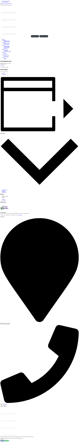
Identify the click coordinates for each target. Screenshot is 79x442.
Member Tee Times (44, 36)
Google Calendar (4, 189)
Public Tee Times (35, 36)
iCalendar (3, 190)
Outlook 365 (4, 191)
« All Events (2, 65)
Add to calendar (3, 133)
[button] (4, 40)
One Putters (4, 74)
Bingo (3, 73)
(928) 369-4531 (5, 404)
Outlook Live (4, 192)
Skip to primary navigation (6, 1)
